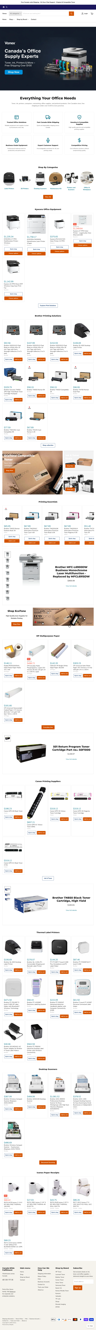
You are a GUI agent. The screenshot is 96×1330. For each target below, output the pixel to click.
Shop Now (16, 624)
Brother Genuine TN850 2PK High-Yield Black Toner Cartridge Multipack (13, 392)
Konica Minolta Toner (62, 1291)
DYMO (58, 1307)
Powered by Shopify (7, 1324)
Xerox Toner (59, 1283)
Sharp (57, 1301)
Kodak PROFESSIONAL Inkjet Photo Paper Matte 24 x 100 (12, 668)
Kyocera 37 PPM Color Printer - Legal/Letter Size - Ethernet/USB (82, 233)
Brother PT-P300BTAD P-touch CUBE (82, 963)
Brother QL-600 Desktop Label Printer (81, 346)
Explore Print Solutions (48, 306)
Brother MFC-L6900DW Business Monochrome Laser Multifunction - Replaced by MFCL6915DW (71, 571)
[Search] (71, 13)
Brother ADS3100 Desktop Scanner (36, 1100)
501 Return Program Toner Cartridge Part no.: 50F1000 (71, 748)
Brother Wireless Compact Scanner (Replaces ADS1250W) (13, 1101)
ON (6, 1280)
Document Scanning (48, 1162)
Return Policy (42, 1276)
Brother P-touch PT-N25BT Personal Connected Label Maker (82, 1004)
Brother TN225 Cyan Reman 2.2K (34, 431)
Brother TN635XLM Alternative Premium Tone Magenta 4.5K (71, 531)
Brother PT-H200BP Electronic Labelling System (36, 1003)
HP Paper (6, 671)
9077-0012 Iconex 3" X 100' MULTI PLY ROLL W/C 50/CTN (82, 1204)
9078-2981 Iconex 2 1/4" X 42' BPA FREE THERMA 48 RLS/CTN (36, 1204)
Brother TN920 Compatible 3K (59, 391)
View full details (71, 586)
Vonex (5, 532)
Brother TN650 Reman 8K (36, 390)
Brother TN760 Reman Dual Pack (81, 391)
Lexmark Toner (60, 1274)
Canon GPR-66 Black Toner (13, 811)
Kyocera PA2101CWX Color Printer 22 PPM (57, 240)
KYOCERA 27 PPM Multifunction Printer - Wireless (11, 241)
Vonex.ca (12, 1291)
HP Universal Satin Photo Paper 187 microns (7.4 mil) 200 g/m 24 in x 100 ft (82, 668)
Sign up (78, 1288)
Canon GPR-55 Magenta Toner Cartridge (81, 812)
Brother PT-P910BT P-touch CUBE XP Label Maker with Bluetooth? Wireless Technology (12, 1005)
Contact (33, 19)
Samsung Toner (60, 1285)
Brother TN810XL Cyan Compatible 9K (12, 431)
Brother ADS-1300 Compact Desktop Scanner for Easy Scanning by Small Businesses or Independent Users (82, 1103)
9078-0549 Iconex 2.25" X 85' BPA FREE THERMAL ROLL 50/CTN (59, 1204)
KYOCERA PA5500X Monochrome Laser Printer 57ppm (36, 241)
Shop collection (48, 445)
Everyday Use (48, 727)
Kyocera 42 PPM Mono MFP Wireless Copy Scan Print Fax (13, 286)
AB (3, 1280)
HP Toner (58, 1272)
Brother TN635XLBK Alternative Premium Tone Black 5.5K (51, 531)
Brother (6, 355)
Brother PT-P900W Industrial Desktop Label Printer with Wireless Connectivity (35, 1049)
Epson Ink (59, 1288)
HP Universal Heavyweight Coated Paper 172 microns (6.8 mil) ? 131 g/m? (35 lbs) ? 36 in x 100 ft (13, 711)
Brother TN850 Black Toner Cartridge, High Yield (71, 899)
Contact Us (41, 1284)
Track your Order (43, 1287)
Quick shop (13, 249)
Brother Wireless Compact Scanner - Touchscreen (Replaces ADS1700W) (13, 1147)
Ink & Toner (48, 878)
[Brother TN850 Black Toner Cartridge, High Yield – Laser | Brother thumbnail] (8, 889)
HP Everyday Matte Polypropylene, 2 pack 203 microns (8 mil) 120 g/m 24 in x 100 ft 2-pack (36, 669)
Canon (5, 813)
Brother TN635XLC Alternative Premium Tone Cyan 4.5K (31, 531)
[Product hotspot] (48, 612)
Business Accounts (44, 1282)
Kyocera (6, 245)
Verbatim (58, 1296)
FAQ (39, 1279)
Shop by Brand (22, 19)
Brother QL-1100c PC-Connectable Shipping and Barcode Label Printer (36, 964)
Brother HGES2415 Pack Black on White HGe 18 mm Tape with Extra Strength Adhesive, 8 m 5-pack (13, 349)
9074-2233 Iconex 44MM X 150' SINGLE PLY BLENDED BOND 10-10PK (13, 1245)
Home (4, 19)
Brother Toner (60, 1277)
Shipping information (44, 1274)
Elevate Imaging (61, 1304)
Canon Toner (60, 1280)
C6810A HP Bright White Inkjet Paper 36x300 (59, 667)
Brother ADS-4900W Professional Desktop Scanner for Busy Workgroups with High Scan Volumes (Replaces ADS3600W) (59, 1104)
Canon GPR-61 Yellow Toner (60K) (34, 826)
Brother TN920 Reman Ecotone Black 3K (12, 530)
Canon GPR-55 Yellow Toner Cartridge (57, 812)
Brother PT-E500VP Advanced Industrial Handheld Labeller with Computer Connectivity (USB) (58, 1006)
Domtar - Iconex (8, 1208)
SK (12, 1280)
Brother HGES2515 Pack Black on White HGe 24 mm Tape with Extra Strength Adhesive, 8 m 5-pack (36, 349)
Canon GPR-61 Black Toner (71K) (13, 864)
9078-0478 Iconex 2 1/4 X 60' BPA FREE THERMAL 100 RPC (13, 1204)
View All (48, 197)
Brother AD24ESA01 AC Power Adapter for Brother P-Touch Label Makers (13, 1049)
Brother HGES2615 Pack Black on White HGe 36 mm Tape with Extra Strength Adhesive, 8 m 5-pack (59, 349)
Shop (11, 19)
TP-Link (58, 1299)
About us (40, 1290)
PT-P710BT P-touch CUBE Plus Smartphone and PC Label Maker (59, 964)
